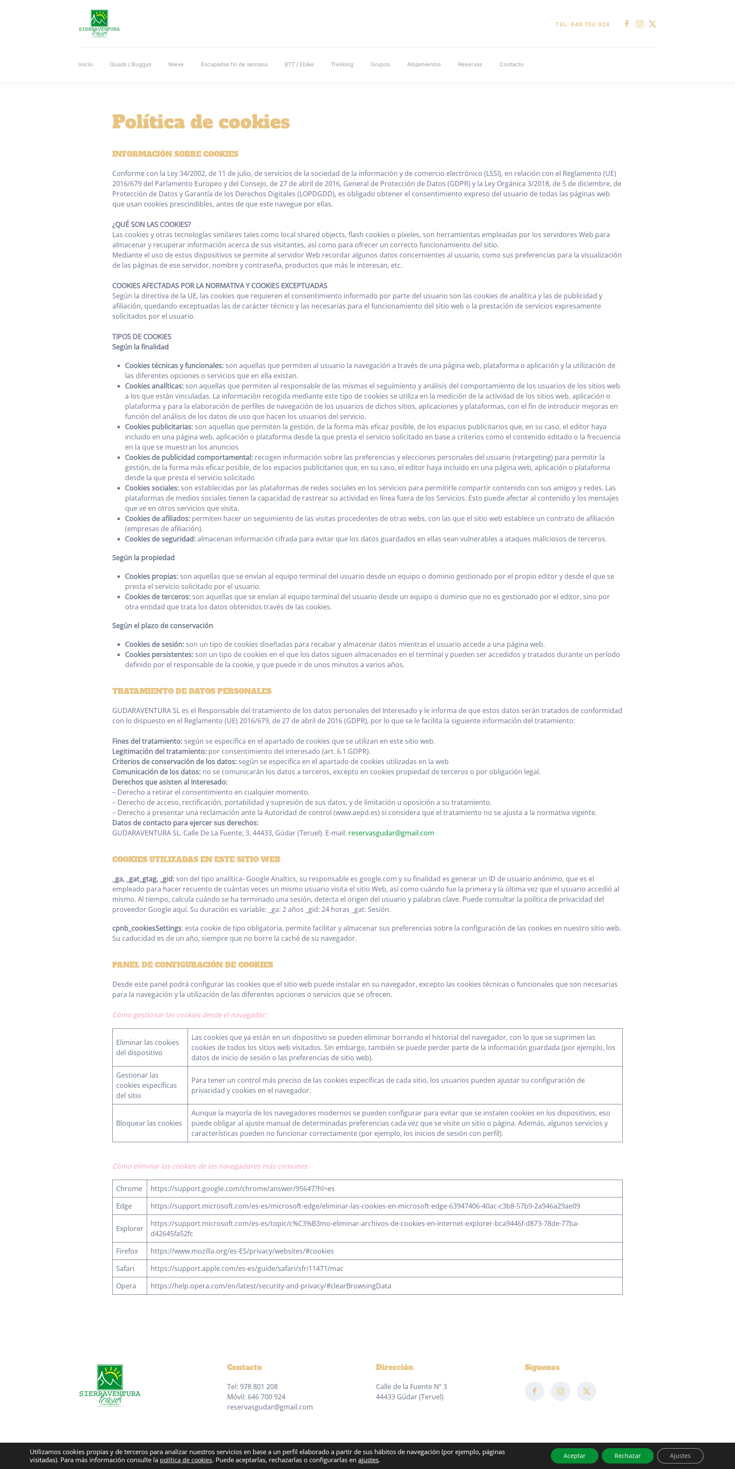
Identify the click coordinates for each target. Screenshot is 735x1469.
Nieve (176, 64)
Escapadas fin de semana (234, 64)
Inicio (85, 64)
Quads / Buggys (130, 64)
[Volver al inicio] (99, 23)
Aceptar (575, 1456)
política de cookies (186, 1460)
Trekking (342, 64)
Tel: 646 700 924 (583, 24)
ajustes (368, 1459)
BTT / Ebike (299, 64)
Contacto (511, 64)
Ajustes (680, 1456)
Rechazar (628, 1456)
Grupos (380, 64)
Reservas (470, 64)
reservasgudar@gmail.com (391, 833)
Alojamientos (424, 64)
